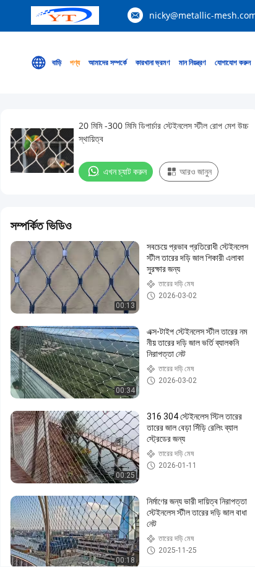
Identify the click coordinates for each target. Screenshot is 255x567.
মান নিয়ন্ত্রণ (192, 62)
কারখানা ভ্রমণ (153, 62)
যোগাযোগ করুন (233, 62)
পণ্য (75, 62)
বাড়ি (56, 62)
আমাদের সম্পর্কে (108, 62)
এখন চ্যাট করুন (125, 172)
